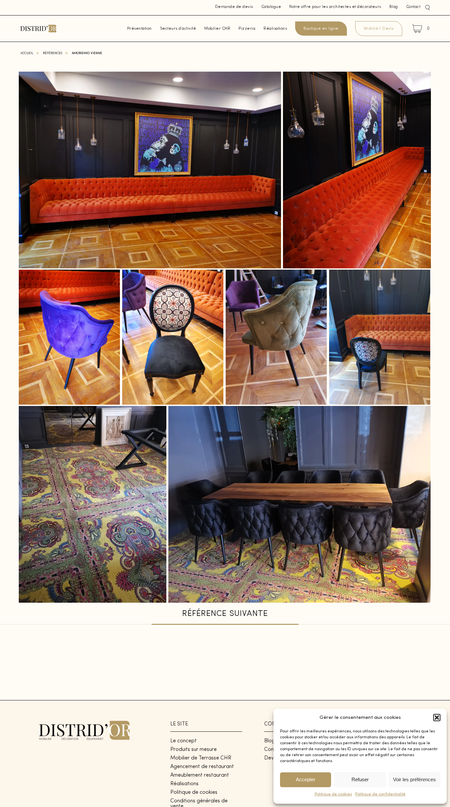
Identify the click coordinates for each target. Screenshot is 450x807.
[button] (437, 717)
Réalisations (275, 29)
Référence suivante (225, 614)
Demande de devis (234, 7)
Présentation (139, 29)
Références (52, 53)
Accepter (305, 779)
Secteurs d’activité (178, 29)
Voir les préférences (414, 779)
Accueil (26, 53)
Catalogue (271, 7)
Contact (413, 7)
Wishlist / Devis (379, 29)
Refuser (360, 779)
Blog (393, 7)
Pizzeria (247, 29)
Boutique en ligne (321, 29)
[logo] (38, 29)
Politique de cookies (333, 794)
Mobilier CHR (217, 29)
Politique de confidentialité (380, 794)
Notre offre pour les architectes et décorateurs (335, 7)
